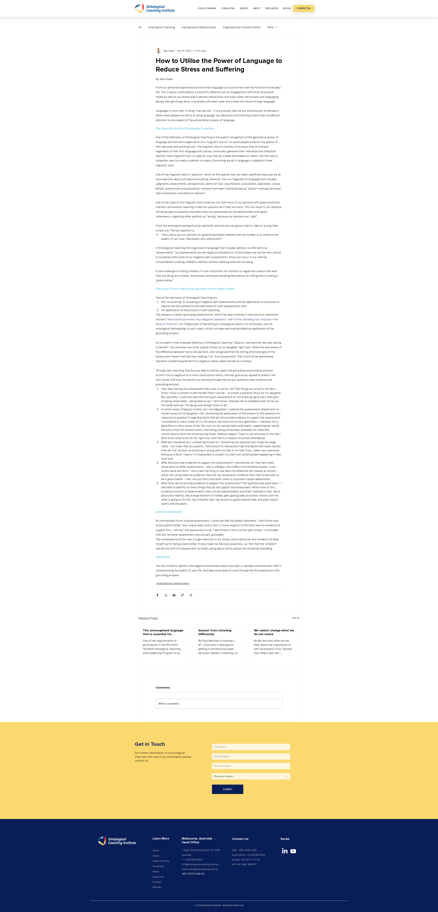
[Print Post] (190, 595)
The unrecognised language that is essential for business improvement (163, 632)
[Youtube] (293, 851)
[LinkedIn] (284, 851)
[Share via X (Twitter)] (165, 595)
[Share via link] (182, 595)
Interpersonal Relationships (199, 27)
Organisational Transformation (242, 27)
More (270, 27)
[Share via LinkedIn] (174, 595)
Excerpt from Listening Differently (214, 632)
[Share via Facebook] (157, 595)
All (140, 27)
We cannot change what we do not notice (274, 632)
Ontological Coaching (162, 27)
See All (295, 617)
